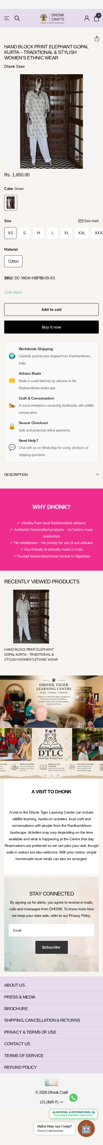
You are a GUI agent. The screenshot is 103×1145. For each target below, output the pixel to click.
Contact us (17, 1043)
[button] (95, 38)
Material (11, 249)
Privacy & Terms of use (30, 1032)
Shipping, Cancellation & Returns (42, 1020)
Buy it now (51, 327)
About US (14, 985)
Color (14, 188)
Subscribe (51, 947)
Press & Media (19, 997)
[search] (17, 18)
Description (16, 474)
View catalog (7, 18)
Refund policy (20, 1067)
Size (51, 220)
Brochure (16, 1008)
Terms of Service (24, 1055)
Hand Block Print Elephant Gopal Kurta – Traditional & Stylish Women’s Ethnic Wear (31, 654)
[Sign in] (87, 18)
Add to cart (51, 309)
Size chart (91, 220)
